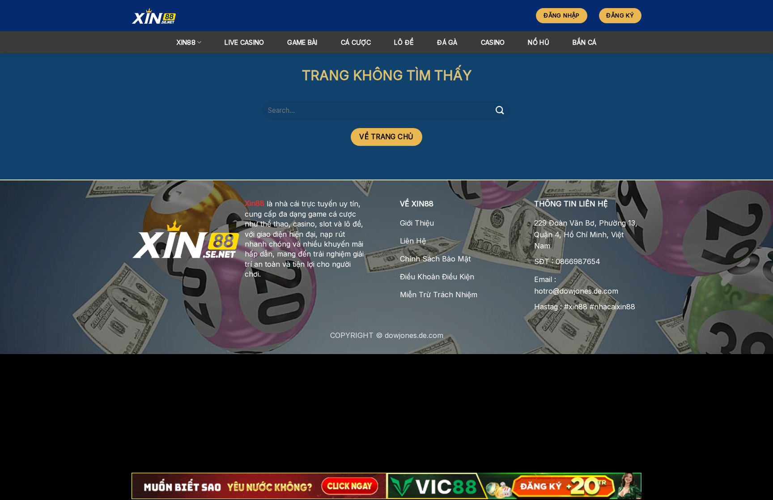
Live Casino (244, 42)
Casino (493, 42)
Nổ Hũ (538, 42)
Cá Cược (356, 42)
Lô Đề (404, 42)
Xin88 (254, 203)
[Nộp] (500, 110)
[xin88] (210, 15)
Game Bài (302, 42)
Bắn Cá (585, 42)
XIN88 (185, 42)
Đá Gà (447, 42)
